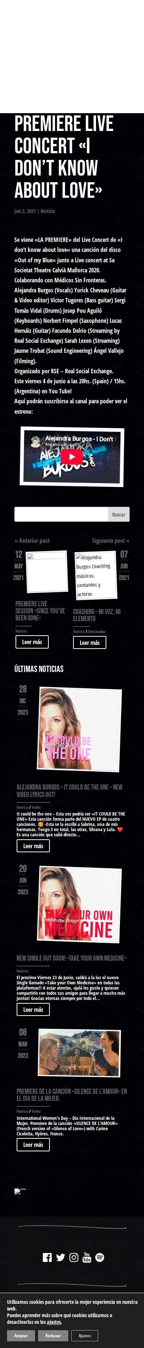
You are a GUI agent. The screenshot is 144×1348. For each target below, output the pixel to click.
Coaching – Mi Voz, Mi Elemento (97, 615)
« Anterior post (31, 541)
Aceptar (21, 1335)
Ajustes (85, 1335)
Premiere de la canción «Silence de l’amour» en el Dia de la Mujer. (72, 1095)
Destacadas (97, 631)
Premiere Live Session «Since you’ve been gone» (40, 611)
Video (36, 807)
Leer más (32, 642)
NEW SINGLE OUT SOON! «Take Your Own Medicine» (72, 958)
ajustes (54, 1322)
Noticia (48, 210)
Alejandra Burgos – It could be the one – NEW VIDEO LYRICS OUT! (70, 791)
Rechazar (53, 1335)
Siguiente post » (111, 541)
